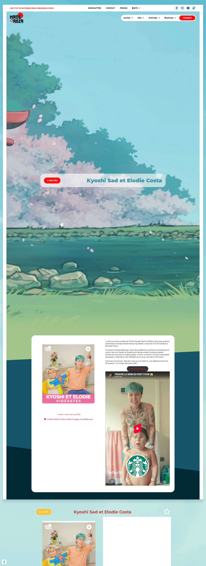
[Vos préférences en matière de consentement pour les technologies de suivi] (4, 562)
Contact (110, 8)
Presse (123, 8)
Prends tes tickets (137, 369)
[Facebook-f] (177, 8)
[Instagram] (182, 8)
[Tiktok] (194, 8)
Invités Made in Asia (56, 419)
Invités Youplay (72, 419)
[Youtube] (188, 8)
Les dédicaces (86, 419)
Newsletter (94, 8)
